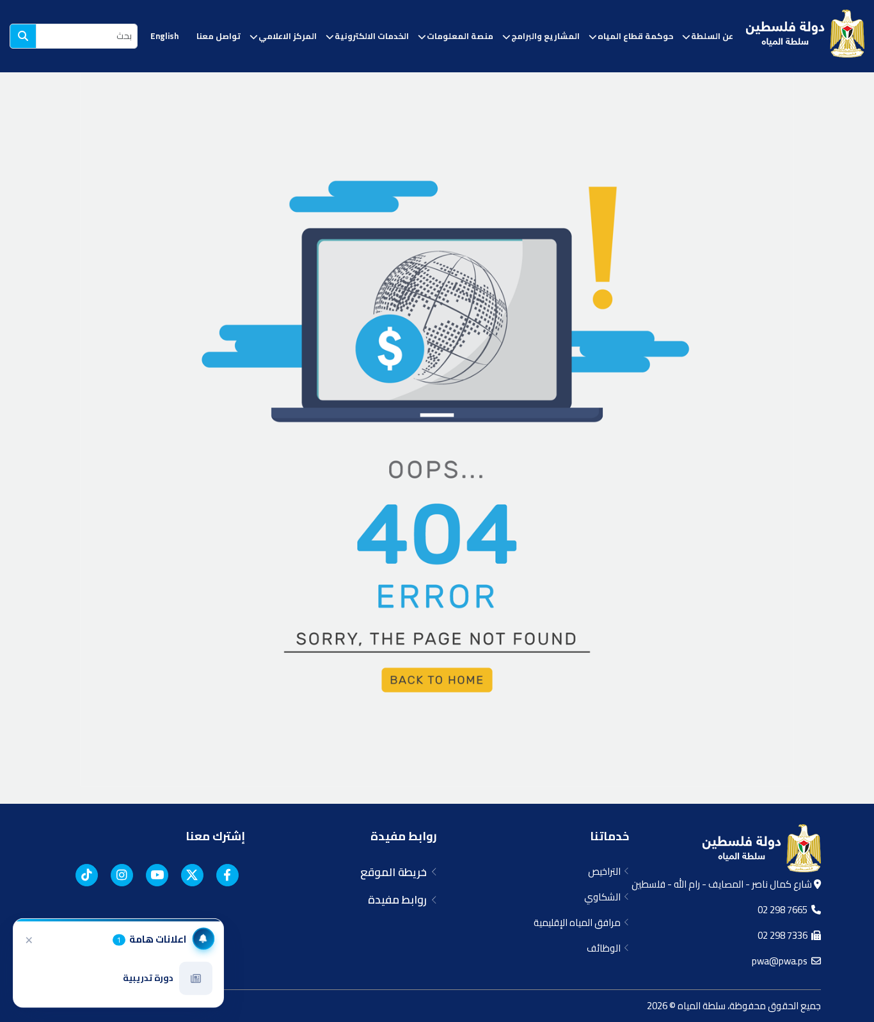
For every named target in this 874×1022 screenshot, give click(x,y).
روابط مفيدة (403, 836)
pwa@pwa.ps (781, 961)
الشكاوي (604, 897)
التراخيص (606, 871)
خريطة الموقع (396, 872)
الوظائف (605, 948)
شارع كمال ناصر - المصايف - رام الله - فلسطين (723, 884)
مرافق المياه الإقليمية (579, 922)
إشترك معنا (215, 836)
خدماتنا (609, 836)
